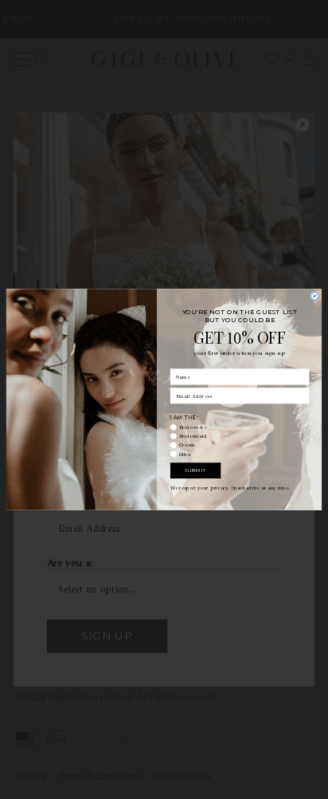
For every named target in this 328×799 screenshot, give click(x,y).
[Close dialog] (314, 296)
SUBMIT (195, 470)
